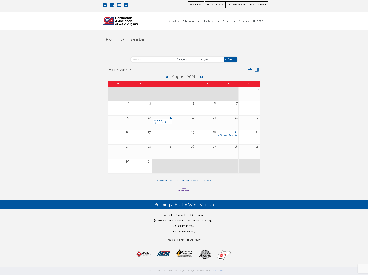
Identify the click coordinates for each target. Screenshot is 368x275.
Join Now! (207, 180)
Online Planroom (237, 4)
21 (236, 132)
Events (243, 21)
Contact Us (196, 180)
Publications (189, 21)
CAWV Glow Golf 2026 (227, 135)
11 (171, 117)
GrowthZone (217, 270)
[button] (250, 70)
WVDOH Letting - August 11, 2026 (160, 121)
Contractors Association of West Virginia (184, 215)
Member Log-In (215, 4)
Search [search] (231, 59)
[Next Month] (201, 77)
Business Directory (164, 180)
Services (227, 21)
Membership (209, 21)
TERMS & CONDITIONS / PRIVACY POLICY (184, 240)
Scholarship (196, 4)
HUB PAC (258, 21)
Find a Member (258, 4)
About (172, 21)
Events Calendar (182, 180)
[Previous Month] (167, 77)
